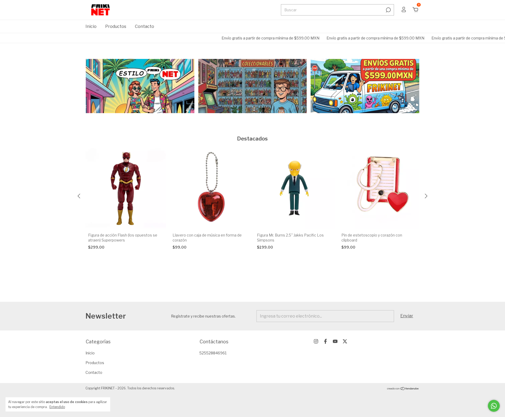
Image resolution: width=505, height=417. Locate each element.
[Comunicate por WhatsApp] (494, 406)
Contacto (144, 26)
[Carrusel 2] (252, 86)
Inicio (91, 26)
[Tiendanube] (403, 388)
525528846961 (212, 353)
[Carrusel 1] (140, 86)
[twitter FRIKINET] (344, 341)
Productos (115, 26)
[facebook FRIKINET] (325, 341)
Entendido (57, 407)
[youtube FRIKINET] (335, 341)
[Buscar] (388, 10)
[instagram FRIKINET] (316, 341)
